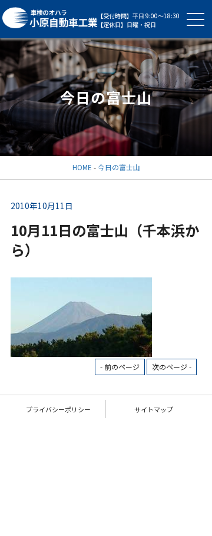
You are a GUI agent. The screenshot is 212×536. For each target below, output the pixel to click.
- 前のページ (120, 367)
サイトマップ (153, 409)
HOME (82, 167)
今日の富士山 (119, 167)
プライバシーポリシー (58, 409)
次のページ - (171, 367)
